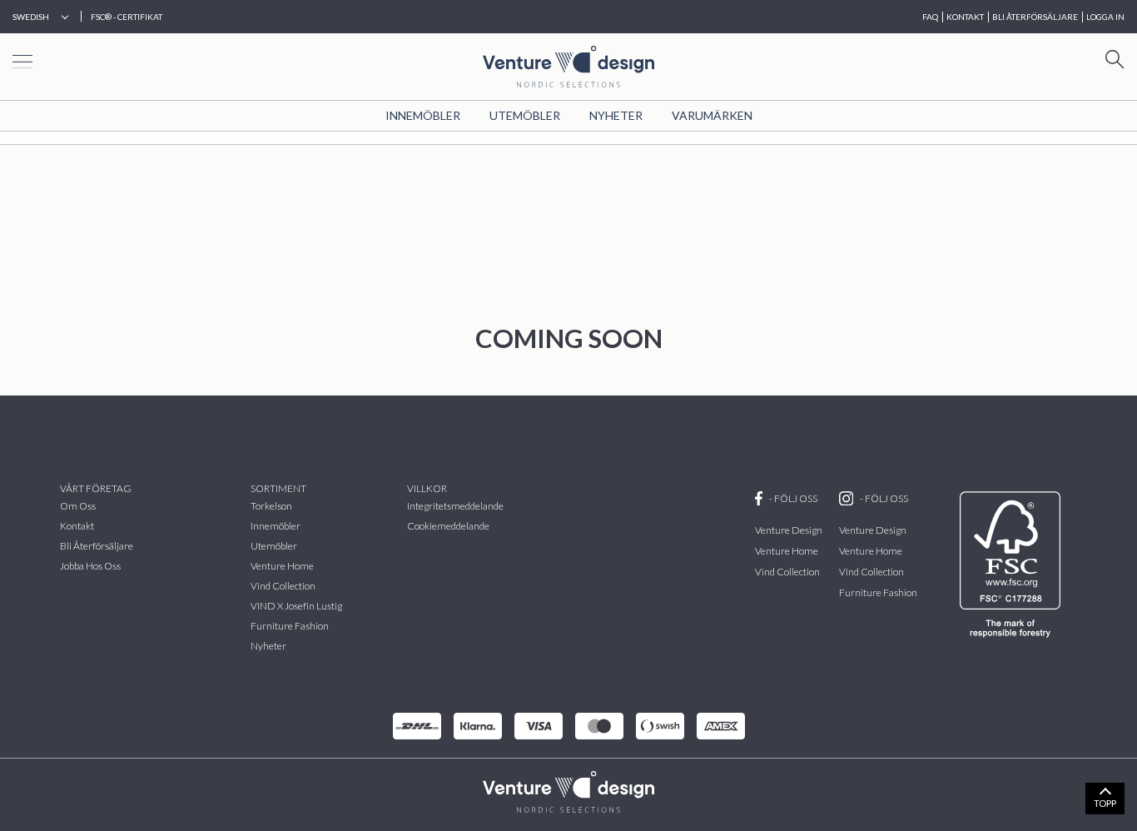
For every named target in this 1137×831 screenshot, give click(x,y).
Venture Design (788, 530)
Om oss (78, 506)
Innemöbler (422, 115)
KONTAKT (965, 17)
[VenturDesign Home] (568, 790)
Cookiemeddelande (448, 526)
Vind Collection (787, 571)
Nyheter (616, 115)
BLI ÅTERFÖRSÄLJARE (1035, 17)
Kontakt (77, 526)
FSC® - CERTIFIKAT (126, 17)
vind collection (283, 586)
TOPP (1105, 803)
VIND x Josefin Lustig (296, 606)
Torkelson (271, 506)
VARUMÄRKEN (712, 115)
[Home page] (568, 64)
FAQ (930, 17)
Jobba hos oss (90, 566)
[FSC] (1013, 564)
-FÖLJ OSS (793, 498)
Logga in (1105, 17)
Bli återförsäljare (96, 546)
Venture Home (282, 566)
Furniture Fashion (290, 626)
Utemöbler (524, 115)
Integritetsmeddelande (455, 506)
